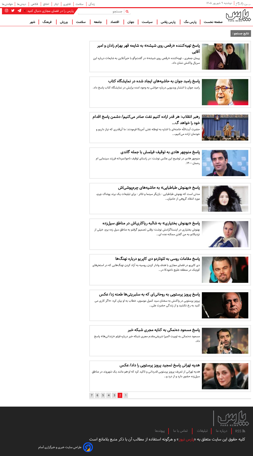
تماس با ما (181, 431)
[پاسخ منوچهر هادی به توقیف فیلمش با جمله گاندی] (225, 163)
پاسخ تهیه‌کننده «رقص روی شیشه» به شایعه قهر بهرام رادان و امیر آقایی (148, 48)
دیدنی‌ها (22, 4)
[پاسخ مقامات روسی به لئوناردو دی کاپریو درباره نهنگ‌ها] (225, 270)
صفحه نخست (213, 22)
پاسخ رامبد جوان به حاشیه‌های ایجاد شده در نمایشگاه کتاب (154, 81)
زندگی (91, 4)
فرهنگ (47, 22)
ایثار (56, 4)
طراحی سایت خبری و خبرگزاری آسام (60, 447)
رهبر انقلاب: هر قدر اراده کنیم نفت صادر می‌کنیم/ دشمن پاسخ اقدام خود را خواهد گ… (146, 120)
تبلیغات (202, 431)
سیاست (147, 22)
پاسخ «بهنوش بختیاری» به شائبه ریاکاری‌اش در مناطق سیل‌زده (151, 223)
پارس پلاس (168, 22)
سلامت (80, 4)
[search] (128, 11)
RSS (238, 431)
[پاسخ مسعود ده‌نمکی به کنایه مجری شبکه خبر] (225, 341)
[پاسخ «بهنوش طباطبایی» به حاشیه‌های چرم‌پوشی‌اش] (225, 199)
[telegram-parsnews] (19, 10)
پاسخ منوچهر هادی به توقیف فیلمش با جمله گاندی (160, 152)
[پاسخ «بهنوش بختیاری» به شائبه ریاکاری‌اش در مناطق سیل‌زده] (225, 234)
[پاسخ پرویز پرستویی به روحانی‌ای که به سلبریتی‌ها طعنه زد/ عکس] (225, 305)
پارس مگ (190, 22)
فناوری (67, 4)
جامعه (98, 22)
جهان (130, 22)
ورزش (64, 22)
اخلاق (46, 4)
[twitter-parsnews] (12, 10)
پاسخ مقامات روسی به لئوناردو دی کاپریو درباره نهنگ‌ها (157, 259)
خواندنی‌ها (7, 4)
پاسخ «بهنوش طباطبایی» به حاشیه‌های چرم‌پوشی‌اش (159, 188)
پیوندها (160, 431)
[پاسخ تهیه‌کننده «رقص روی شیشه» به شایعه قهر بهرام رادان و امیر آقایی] (225, 56)
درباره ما (221, 431)
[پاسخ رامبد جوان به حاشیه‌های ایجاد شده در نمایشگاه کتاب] (225, 92)
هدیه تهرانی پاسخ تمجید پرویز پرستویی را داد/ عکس (160, 365)
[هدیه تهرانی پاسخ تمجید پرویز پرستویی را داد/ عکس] (225, 376)
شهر (32, 22)
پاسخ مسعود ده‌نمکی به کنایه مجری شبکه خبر (164, 330)
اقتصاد (115, 22)
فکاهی (35, 4)
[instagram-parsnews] (6, 10)
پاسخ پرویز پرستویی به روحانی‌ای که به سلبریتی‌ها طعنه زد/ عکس (149, 294)
